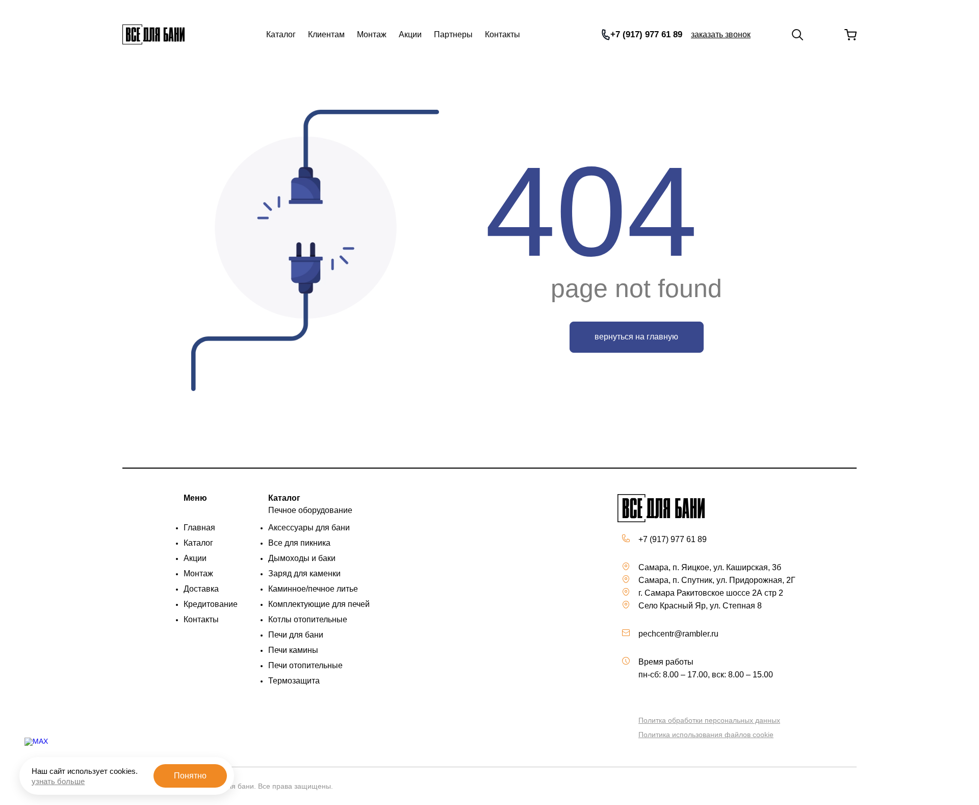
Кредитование (211, 604)
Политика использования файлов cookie (706, 734)
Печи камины (293, 650)
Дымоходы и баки (302, 558)
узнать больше (58, 781)
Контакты (502, 34)
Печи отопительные (305, 665)
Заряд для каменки (304, 573)
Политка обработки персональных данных (709, 720)
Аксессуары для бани (309, 527)
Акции (410, 34)
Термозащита (294, 680)
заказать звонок (721, 34)
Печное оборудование (310, 510)
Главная (199, 527)
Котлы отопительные (307, 619)
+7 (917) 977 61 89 (646, 34)
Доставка (201, 588)
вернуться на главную (636, 336)
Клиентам (326, 34)
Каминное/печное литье (313, 588)
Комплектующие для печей (319, 604)
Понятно (190, 775)
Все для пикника (299, 543)
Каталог (281, 34)
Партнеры (453, 34)
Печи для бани (295, 634)
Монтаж (372, 34)
